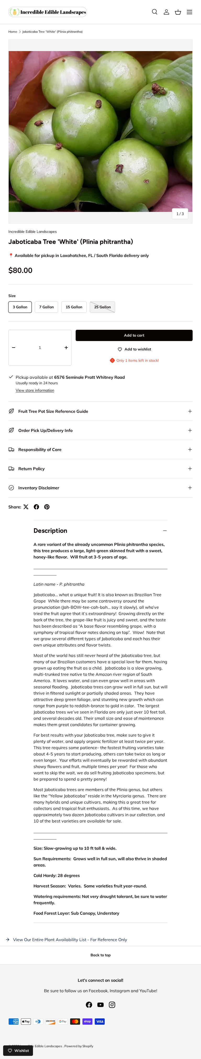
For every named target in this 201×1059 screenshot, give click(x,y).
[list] (100, 131)
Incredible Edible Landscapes (32, 231)
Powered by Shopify (78, 1046)
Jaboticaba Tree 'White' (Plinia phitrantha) (52, 31)
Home (12, 31)
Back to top (101, 955)
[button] (178, 12)
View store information (35, 390)
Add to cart (134, 335)
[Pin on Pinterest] (47, 507)
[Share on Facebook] (36, 507)
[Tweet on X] (26, 507)
